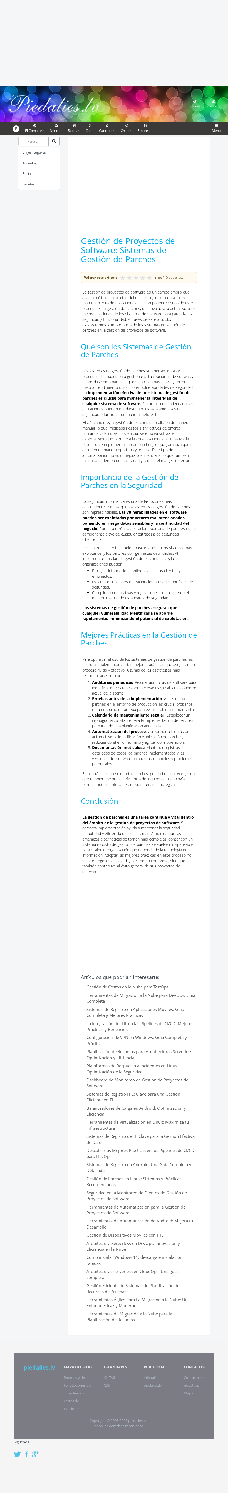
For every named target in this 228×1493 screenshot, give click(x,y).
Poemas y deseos (78, 1377)
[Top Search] (54, 141)
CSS (107, 1385)
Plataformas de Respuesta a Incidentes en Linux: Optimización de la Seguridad (132, 1068)
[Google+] (37, 1451)
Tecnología (31, 163)
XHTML (110, 1377)
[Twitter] (19, 1451)
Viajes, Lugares (34, 152)
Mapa (188, 1393)
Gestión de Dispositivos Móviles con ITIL (124, 1235)
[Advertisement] (114, 42)
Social (27, 173)
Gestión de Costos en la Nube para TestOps (127, 987)
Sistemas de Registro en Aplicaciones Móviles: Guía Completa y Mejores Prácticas (135, 1012)
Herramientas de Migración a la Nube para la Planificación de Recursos (129, 1316)
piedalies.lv (39, 1367)
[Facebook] (28, 1451)
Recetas (29, 184)
